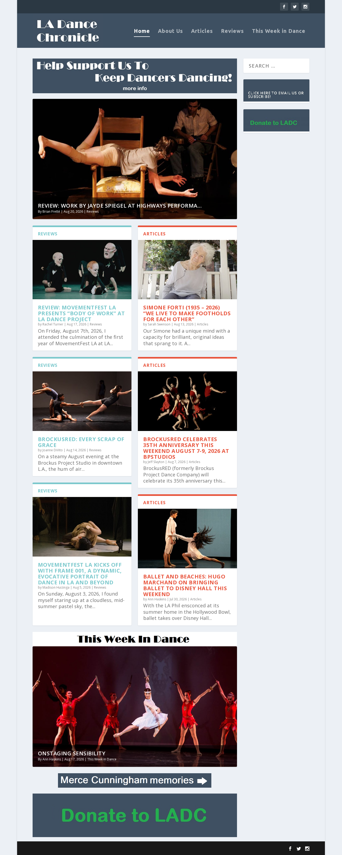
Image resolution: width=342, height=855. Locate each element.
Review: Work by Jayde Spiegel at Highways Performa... (120, 205)
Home (142, 31)
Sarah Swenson (159, 324)
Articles (202, 31)
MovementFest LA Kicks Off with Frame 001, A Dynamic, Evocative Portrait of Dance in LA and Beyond (80, 573)
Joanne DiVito (52, 450)
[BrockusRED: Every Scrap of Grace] (82, 401)
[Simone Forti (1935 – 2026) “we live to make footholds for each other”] (187, 269)
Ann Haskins (157, 599)
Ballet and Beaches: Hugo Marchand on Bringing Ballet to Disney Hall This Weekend (185, 585)
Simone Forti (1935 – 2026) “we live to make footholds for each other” (187, 313)
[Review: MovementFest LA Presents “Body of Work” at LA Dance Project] (82, 269)
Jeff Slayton (156, 462)
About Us (170, 31)
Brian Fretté (51, 211)
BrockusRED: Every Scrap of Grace (81, 442)
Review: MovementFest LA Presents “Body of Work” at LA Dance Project (81, 313)
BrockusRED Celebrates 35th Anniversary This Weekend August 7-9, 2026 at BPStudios (186, 448)
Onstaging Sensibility (72, 753)
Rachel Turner (52, 324)
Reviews (232, 31)
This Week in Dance (278, 31)
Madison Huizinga (55, 587)
